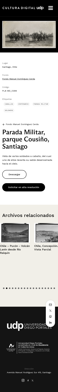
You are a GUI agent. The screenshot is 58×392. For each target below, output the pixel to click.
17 (51, 288)
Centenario (23, 104)
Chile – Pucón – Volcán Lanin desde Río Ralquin (15, 249)
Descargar (14, 174)
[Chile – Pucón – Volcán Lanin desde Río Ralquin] (15, 233)
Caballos (9, 104)
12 (36, 288)
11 (33, 288)
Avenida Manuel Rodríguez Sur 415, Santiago (29, 372)
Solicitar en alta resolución (23, 187)
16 (48, 288)
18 (54, 288)
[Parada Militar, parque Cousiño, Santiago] (29, 34)
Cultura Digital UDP (23, 9)
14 (42, 288)
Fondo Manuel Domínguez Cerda (18, 79)
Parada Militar (41, 104)
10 (30, 288)
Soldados (9, 110)
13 (39, 288)
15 (45, 288)
